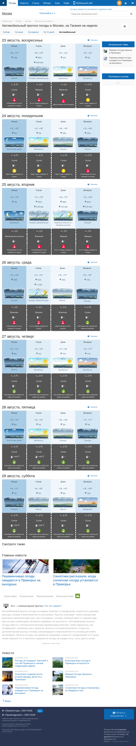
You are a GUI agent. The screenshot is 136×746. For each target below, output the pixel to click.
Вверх (8, 701)
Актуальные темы (118, 44)
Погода (12, 3)
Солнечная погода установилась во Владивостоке (82, 689)
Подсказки (93, 40)
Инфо (66, 3)
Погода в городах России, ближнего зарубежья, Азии (91, 9)
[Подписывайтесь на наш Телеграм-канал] (126, 3)
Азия (57, 3)
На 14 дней (49, 32)
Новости (24, 3)
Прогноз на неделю (44, 596)
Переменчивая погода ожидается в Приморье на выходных (21, 580)
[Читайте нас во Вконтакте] (132, 3)
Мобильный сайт (84, 3)
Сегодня (19, 32)
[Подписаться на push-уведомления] (119, 3)
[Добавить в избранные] (125, 26)
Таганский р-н (47, 13)
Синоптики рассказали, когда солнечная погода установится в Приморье (75, 580)
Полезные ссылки (118, 76)
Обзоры (47, 3)
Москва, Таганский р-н (44, 21)
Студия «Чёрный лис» (120, 741)
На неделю (33, 32)
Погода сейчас (10, 596)
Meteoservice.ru (110, 732)
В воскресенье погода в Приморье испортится (77, 662)
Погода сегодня (26, 596)
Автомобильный (67, 32)
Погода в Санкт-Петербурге (115, 734)
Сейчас (6, 32)
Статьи (35, 3)
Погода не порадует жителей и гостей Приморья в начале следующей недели (31, 663)
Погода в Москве (110, 729)
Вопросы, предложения (118, 714)
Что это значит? (52, 606)
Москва (7, 13)
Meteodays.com (123, 732)
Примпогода (7, 21)
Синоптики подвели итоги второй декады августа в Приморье (28, 677)
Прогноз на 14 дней (64, 596)
